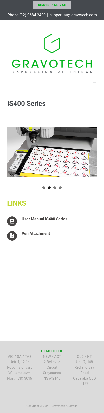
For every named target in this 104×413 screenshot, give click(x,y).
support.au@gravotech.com (73, 15)
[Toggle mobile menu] (95, 83)
